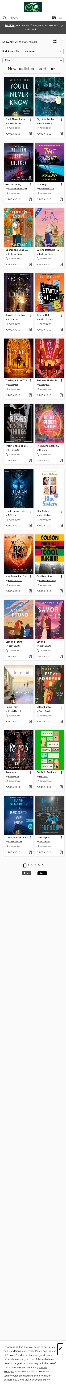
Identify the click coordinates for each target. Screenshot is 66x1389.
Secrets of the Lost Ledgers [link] (17, 315)
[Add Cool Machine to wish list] (61, 591)
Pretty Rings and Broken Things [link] (17, 446)
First (26, 873)
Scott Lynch (13, 384)
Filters (8, 60)
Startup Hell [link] (43, 315)
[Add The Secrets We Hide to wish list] (30, 852)
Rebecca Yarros (15, 580)
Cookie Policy (42, 1379)
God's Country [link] (13, 184)
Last (42, 873)
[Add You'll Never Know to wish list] (30, 134)
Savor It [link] (41, 642)
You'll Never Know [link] (15, 119)
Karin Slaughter (15, 841)
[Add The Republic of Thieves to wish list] (30, 395)
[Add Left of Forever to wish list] (61, 722)
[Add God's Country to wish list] (30, 199)
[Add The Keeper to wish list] (61, 852)
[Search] (4, 17)
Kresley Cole (13, 776)
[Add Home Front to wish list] (30, 722)
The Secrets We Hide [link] (16, 837)
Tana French (44, 841)
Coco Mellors (45, 515)
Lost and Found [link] (14, 642)
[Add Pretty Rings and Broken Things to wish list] (30, 461)
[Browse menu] (61, 17)
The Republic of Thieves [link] (17, 380)
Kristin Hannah (14, 711)
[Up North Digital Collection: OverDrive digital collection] (33, 7)
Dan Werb (43, 776)
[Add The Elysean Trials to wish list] (30, 526)
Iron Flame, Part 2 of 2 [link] (17, 576)
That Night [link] (42, 184)
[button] (55, 42)
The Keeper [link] (43, 837)
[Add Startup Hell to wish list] (61, 330)
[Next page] (43, 866)
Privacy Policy (34, 1351)
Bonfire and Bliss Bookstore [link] (17, 250)
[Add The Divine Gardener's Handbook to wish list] (61, 461)
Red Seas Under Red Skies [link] (48, 380)
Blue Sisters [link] (43, 511)
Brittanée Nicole (15, 254)
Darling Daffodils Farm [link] (48, 250)
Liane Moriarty (45, 123)
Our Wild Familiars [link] (46, 772)
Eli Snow (43, 450)
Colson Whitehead (47, 580)
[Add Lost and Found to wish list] (30, 656)
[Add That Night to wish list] (61, 199)
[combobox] (26, 17)
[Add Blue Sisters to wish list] (61, 526)
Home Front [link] (11, 707)
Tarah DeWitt (14, 646)
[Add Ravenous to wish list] (30, 787)
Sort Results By (10, 51)
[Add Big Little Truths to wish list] (61, 134)
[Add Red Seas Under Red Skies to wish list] (61, 395)
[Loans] (54, 18)
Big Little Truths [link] (45, 119)
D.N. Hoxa (12, 515)
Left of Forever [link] (44, 707)
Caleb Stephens (15, 123)
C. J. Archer (13, 319)
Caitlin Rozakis (46, 319)
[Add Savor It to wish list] (61, 656)
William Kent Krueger (17, 188)
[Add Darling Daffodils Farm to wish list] (61, 265)
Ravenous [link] (10, 772)
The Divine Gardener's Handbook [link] (48, 446)
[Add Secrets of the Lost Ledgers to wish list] (30, 330)
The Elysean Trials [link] (15, 511)
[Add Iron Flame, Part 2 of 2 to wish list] (30, 591)
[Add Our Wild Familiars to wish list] (61, 787)
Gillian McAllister (46, 188)
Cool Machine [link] (44, 576)
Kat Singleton (14, 450)
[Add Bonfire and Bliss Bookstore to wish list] (30, 265)
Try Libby (10, 25)
